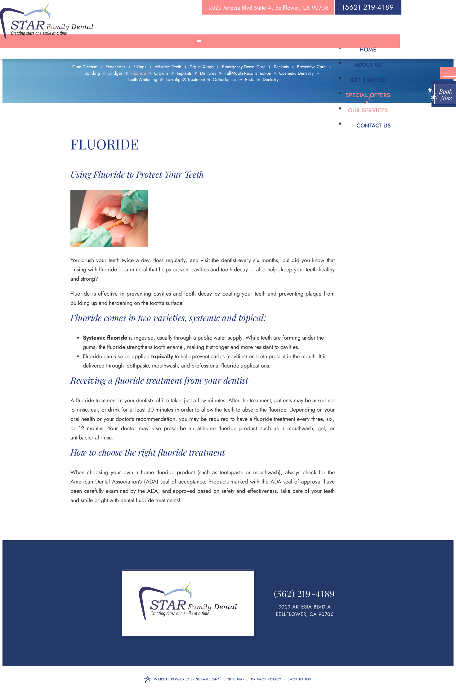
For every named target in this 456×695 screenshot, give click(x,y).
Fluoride (138, 73)
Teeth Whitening (142, 79)
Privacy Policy (266, 679)
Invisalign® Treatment (185, 79)
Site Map (236, 679)
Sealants (281, 67)
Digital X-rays (202, 67)
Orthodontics (225, 79)
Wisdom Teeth (168, 67)
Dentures (208, 73)
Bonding (92, 73)
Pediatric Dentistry (262, 79)
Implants (184, 73)
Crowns (161, 73)
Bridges (115, 73)
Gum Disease (84, 67)
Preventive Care (311, 67)
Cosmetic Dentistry (296, 73)
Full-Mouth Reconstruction (248, 73)
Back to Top (299, 679)
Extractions (115, 67)
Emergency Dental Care (244, 67)
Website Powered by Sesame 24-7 (187, 679)
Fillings (139, 67)
